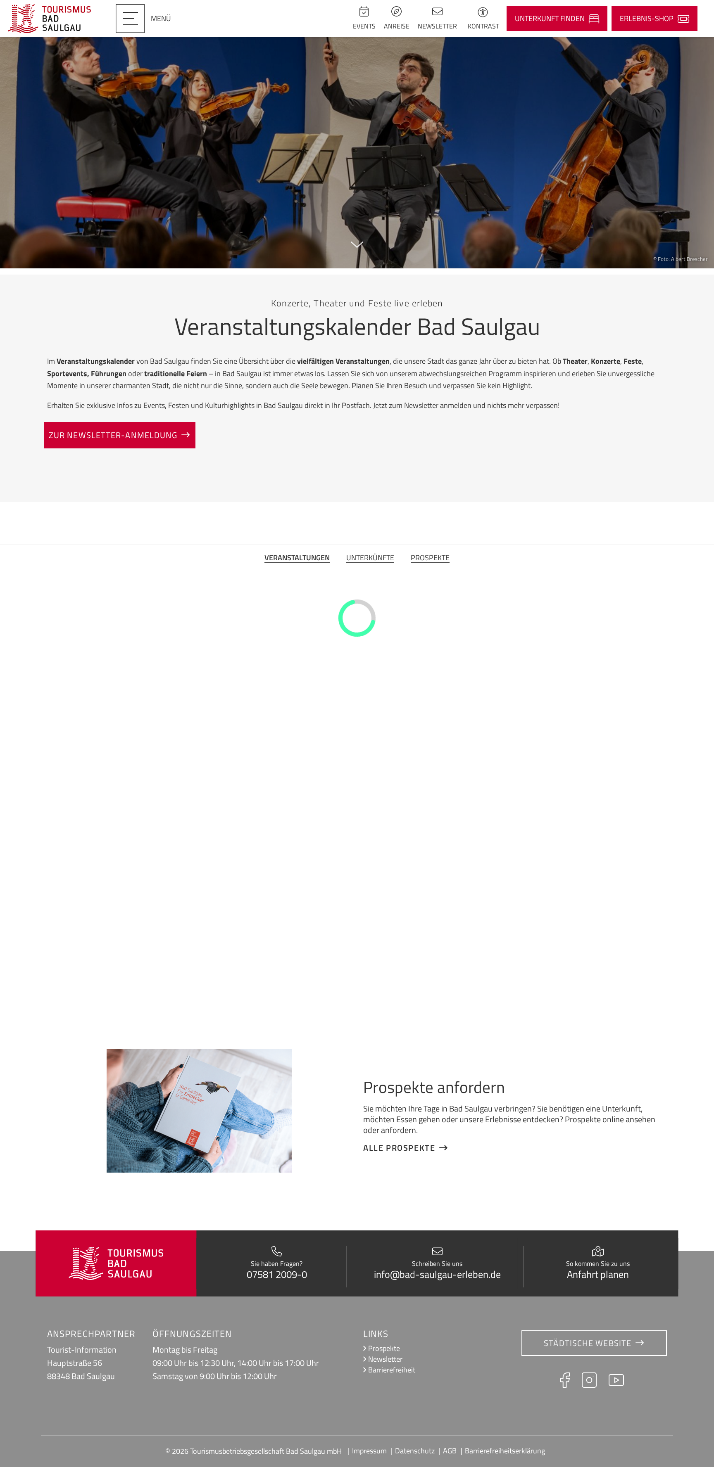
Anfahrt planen (598, 1274)
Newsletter (385, 1359)
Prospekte (430, 557)
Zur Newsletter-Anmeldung (113, 435)
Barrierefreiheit (391, 1369)
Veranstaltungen (297, 557)
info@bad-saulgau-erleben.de (437, 1274)
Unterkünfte (370, 557)
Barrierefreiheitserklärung (505, 1450)
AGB (450, 1450)
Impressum (369, 1450)
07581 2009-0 (277, 1274)
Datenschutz (415, 1450)
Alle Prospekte (399, 1148)
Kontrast (483, 26)
